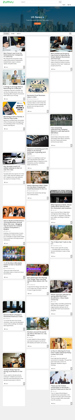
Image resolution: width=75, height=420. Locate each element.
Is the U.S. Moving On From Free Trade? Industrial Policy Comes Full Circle (61, 352)
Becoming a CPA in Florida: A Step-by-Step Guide (14, 117)
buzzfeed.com (32, 284)
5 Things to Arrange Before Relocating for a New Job (13, 87)
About (19, 33)
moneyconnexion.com (34, 99)
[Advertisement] (38, 46)
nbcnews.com (55, 134)
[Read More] (24, 67)
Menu (7, 33)
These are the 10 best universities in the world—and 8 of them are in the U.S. (61, 387)
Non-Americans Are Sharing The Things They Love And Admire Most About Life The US (37, 280)
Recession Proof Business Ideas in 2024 (36, 96)
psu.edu (54, 301)
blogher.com (8, 231)
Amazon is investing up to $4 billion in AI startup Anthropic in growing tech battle (37, 151)
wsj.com (54, 356)
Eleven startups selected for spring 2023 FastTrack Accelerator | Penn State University (61, 297)
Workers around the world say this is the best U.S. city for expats (37, 333)
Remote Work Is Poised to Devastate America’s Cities (13, 315)
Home (12, 33)
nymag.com (7, 318)
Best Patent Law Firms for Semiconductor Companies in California (13, 55)
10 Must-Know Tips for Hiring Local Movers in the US (13, 371)
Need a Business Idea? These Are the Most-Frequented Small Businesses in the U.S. (37, 187)
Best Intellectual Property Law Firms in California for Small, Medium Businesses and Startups (60, 56)
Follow (37, 23)
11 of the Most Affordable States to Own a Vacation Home (13, 264)
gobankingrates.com (33, 190)
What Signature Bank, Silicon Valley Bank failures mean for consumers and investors (61, 206)
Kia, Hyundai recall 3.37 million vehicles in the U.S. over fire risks (13, 168)
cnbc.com (54, 210)
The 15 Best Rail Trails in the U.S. (61, 243)
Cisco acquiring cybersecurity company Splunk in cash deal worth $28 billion (60, 130)
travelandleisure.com (57, 245)
